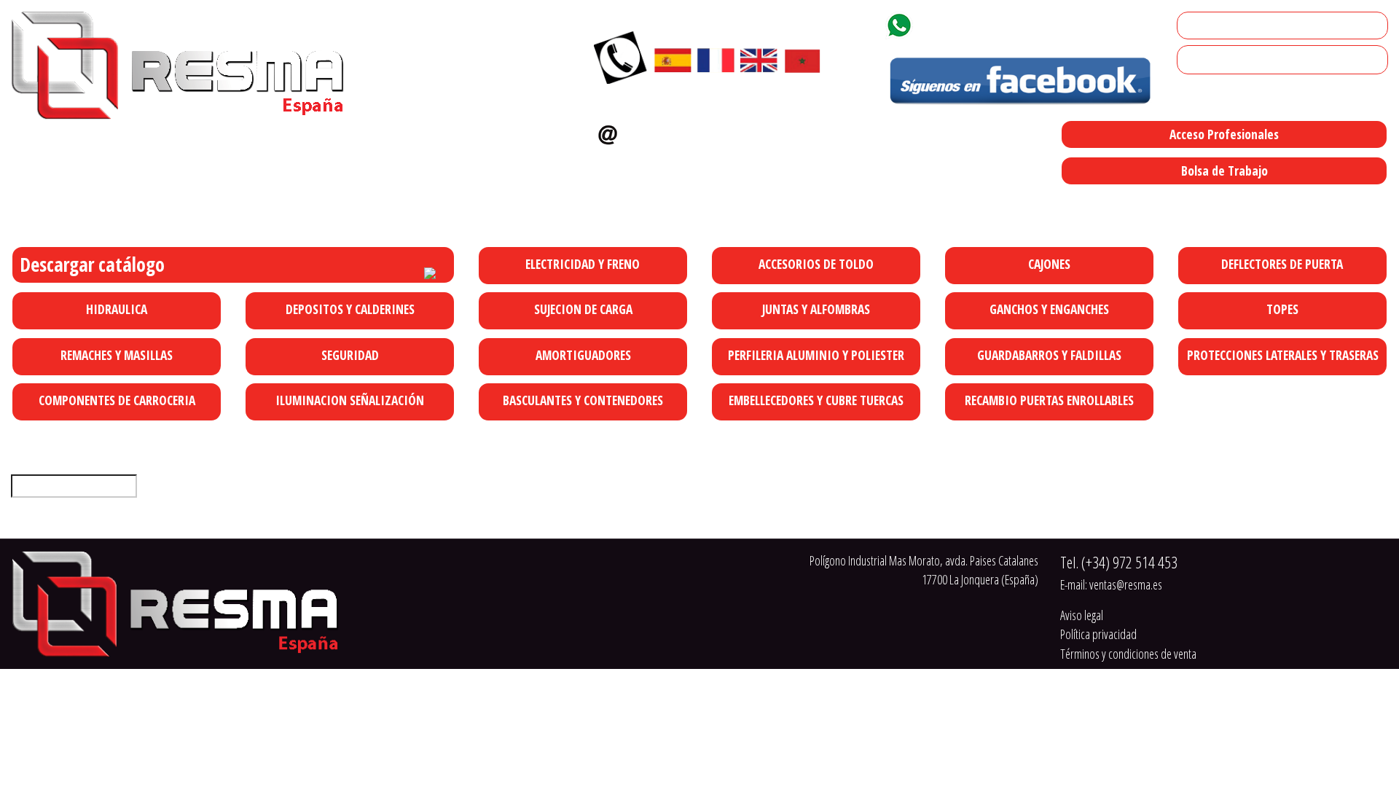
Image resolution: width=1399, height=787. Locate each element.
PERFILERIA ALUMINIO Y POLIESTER (816, 355)
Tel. (1118, 562)
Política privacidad (1098, 634)
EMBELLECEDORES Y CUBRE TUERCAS (816, 400)
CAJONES (1049, 264)
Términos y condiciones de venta (1128, 653)
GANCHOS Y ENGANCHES (1049, 309)
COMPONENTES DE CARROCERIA (117, 400)
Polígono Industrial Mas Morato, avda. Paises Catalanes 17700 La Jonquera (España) (767, 201)
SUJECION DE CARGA (583, 309)
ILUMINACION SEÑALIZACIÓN (349, 400)
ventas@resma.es (686, 131)
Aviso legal (1081, 615)
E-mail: (1111, 584)
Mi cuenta (1205, 25)
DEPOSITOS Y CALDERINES (350, 309)
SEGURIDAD (350, 355)
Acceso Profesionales (1224, 134)
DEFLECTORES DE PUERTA (1282, 264)
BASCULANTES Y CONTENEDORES (583, 400)
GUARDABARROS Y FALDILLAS (1049, 355)
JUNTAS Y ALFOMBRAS (816, 309)
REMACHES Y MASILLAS (116, 355)
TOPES (1282, 309)
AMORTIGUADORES (583, 355)
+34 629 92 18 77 (971, 22)
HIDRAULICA (116, 309)
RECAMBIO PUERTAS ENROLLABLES (1049, 400)
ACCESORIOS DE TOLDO (816, 264)
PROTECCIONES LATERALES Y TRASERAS (1283, 355)
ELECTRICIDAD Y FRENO (582, 264)
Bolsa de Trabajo (1224, 170)
